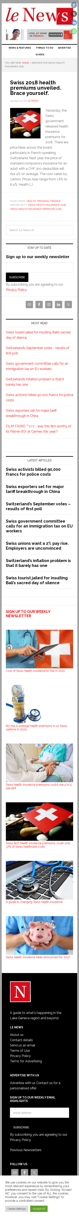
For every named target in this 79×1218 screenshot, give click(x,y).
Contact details (21, 1040)
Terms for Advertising (26, 1061)
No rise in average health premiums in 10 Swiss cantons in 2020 (36, 727)
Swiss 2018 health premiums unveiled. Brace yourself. (35, 87)
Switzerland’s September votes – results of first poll (38, 506)
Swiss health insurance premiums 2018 (35, 209)
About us (16, 1035)
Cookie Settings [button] (16, 1208)
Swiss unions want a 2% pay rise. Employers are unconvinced (37, 546)
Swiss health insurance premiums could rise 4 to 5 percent (39, 786)
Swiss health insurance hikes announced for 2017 (38, 957)
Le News (39, 17)
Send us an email (22, 1045)
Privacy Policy (16, 290)
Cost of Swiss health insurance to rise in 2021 (35, 670)
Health (31, 201)
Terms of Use (20, 1051)
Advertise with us (22, 1083)
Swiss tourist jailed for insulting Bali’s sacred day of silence (37, 580)
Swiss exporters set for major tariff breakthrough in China (35, 489)
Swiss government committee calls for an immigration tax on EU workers (39, 526)
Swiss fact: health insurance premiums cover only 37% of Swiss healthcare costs (38, 845)
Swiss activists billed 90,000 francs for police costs (33, 472)
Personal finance (49, 201)
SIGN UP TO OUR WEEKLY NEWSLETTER (28, 613)
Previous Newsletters (26, 1150)
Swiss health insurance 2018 (47, 204)
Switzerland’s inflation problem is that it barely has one (38, 563)
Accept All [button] (39, 1208)
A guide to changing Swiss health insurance (34, 902)
